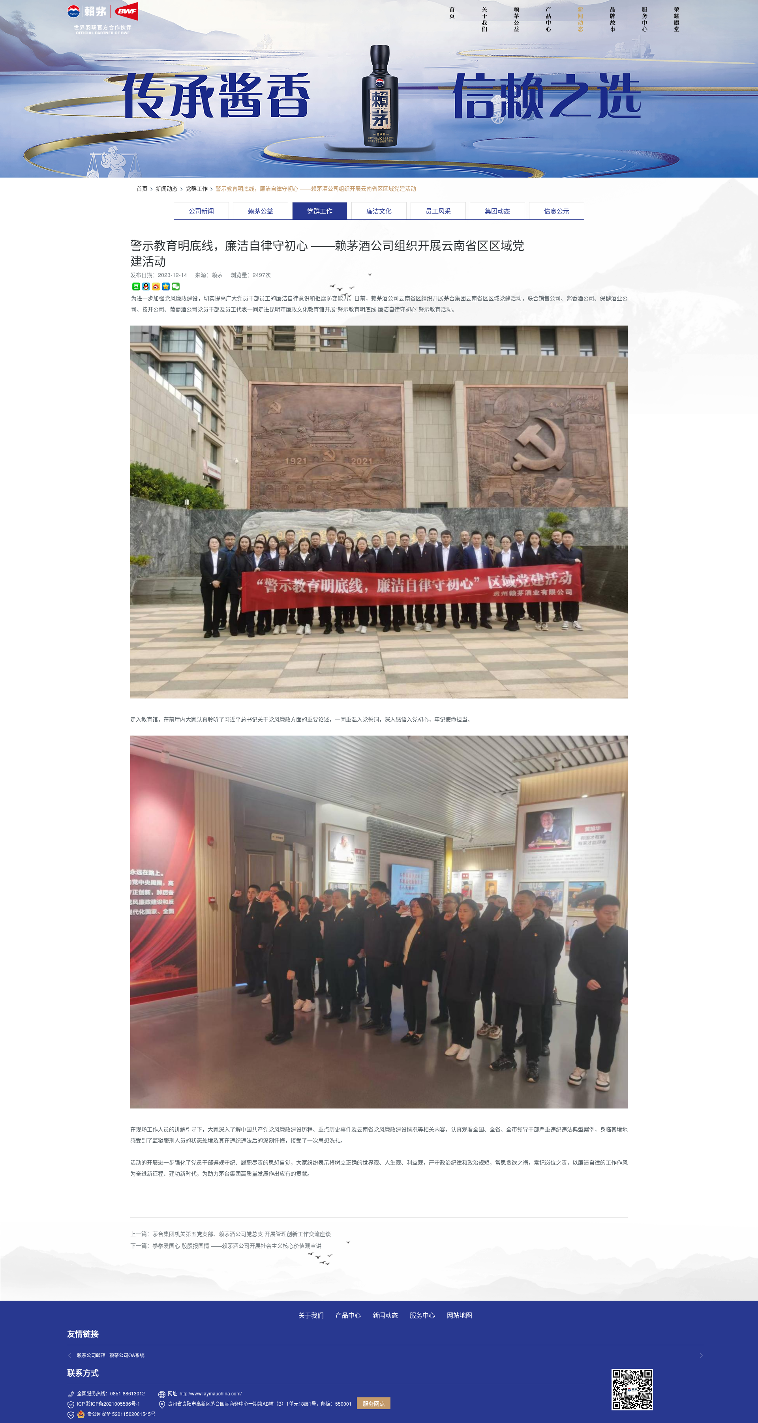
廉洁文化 (379, 210)
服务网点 (374, 1403)
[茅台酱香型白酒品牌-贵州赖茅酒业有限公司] (102, 18)
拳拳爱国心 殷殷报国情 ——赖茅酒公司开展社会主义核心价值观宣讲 (236, 1245)
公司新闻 (201, 210)
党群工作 (197, 188)
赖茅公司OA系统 (126, 1355)
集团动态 (497, 210)
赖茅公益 (516, 19)
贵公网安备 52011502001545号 (121, 1413)
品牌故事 (612, 19)
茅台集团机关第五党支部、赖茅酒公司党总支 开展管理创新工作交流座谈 (241, 1234)
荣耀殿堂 (676, 19)
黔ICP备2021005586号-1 (113, 1403)
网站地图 (459, 1315)
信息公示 (556, 210)
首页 (142, 188)
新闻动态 (580, 19)
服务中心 (644, 19)
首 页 (453, 12)
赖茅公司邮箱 (91, 1355)
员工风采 (438, 210)
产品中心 (548, 19)
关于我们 (484, 19)
